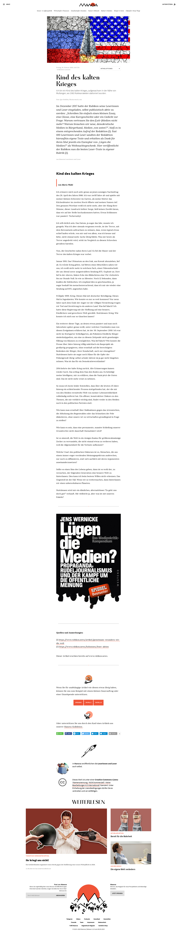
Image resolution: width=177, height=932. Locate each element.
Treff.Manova (73, 925)
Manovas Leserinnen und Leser (70, 159)
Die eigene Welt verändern (123, 869)
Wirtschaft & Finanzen (61, 11)
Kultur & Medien (106, 11)
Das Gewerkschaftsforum (43, 868)
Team (81, 922)
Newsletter (107, 919)
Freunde (73, 922)
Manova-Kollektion (73, 726)
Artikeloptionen (106, 68)
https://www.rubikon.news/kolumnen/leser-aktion (84, 646)
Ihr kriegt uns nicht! (37, 860)
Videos (78, 919)
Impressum (90, 922)
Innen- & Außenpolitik (44, 11)
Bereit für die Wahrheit (121, 836)
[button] (60, 733)
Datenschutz (102, 922)
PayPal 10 (98, 702)
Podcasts (87, 919)
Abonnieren (60, 895)
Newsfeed (97, 919)
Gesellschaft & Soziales (78, 11)
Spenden (78, 702)
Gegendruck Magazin (88, 925)
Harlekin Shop (103, 925)
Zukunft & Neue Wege (133, 11)
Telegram (69, 919)
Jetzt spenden (117, 893)
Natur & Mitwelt (93, 11)
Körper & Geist (119, 11)
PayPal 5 (88, 702)
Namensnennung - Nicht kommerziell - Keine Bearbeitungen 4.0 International (91, 784)
